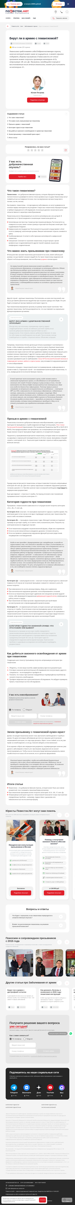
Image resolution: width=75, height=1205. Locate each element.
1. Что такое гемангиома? (15, 117)
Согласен (42, 1200)
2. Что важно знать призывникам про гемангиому (23, 121)
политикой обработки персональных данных (44, 1056)
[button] (59, 815)
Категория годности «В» (13, 1107)
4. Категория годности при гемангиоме (20, 127)
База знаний (26, 18)
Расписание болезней (49, 1107)
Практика (16, 18)
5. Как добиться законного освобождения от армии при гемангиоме (29, 131)
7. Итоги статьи (12, 137)
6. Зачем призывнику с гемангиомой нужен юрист (23, 134)
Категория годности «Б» (49, 1105)
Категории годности (12, 1105)
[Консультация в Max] (71, 1033)
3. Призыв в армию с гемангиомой (18, 124)
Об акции (59, 4)
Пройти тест (22, 176)
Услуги (8, 18)
